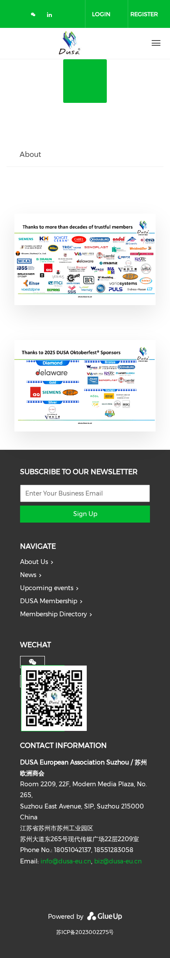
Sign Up (85, 514)
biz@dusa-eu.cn (118, 861)
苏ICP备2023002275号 (85, 932)
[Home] (69, 43)
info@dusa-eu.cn (66, 861)
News (28, 575)
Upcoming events (46, 588)
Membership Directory (53, 614)
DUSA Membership (48, 601)
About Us (34, 562)
